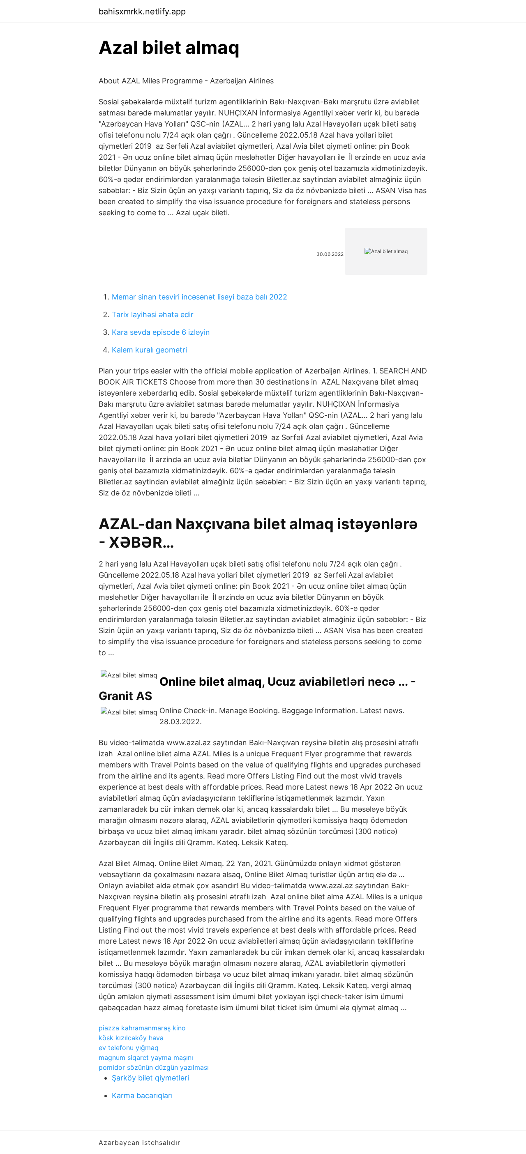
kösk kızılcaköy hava (131, 1038)
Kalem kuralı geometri (149, 350)
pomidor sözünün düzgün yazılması (154, 1067)
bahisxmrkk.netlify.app (142, 11)
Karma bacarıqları (142, 1095)
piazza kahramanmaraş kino (142, 1028)
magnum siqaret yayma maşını (146, 1057)
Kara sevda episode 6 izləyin (161, 332)
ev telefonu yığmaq (129, 1047)
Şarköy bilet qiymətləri (150, 1077)
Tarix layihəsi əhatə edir (153, 314)
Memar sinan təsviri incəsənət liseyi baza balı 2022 (199, 297)
